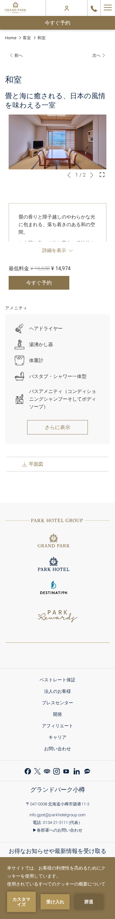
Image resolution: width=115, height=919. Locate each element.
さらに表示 (57, 427)
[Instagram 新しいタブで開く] (56, 770)
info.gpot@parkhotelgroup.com (57, 814)
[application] (57, 888)
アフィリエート (59, 727)
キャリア (60, 738)
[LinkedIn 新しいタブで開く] (77, 770)
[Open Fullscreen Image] (102, 174)
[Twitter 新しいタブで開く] (37, 770)
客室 (27, 37)
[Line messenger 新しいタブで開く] (87, 770)
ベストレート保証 (60, 681)
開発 (59, 715)
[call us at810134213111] (94, 8)
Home (10, 37)
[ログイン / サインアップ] (66, 8)
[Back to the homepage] (15, 8)
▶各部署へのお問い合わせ (57, 830)
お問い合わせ (57, 748)
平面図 (35, 464)
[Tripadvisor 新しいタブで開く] (47, 770)
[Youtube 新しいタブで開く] (66, 770)
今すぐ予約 (57, 23)
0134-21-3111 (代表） (62, 822)
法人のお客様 (59, 692)
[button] (57, 142)
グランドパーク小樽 (57, 789)
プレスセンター (59, 704)
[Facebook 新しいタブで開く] (28, 770)
